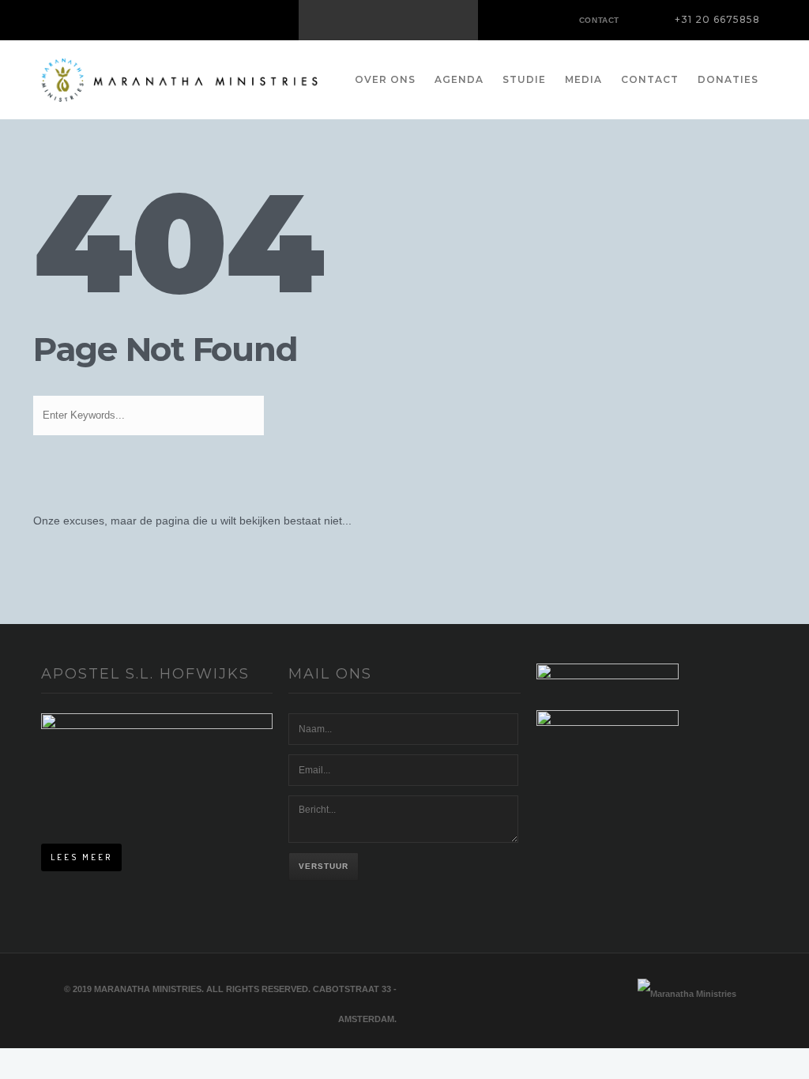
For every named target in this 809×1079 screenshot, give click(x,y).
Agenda (459, 79)
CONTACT (599, 20)
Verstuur (323, 866)
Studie (524, 79)
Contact (650, 79)
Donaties (728, 79)
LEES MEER (81, 857)
